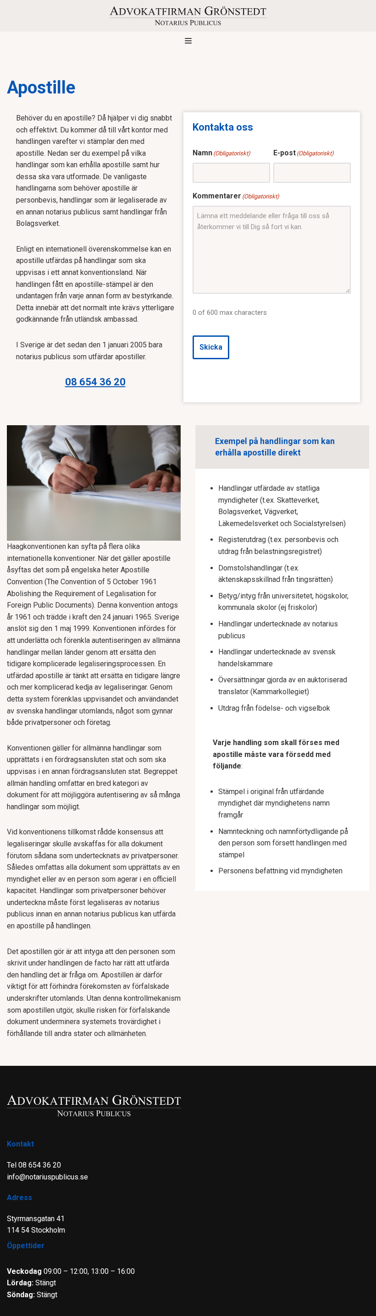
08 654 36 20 (95, 382)
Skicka (210, 347)
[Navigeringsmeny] (188, 40)
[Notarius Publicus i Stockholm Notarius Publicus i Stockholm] (188, 15)
